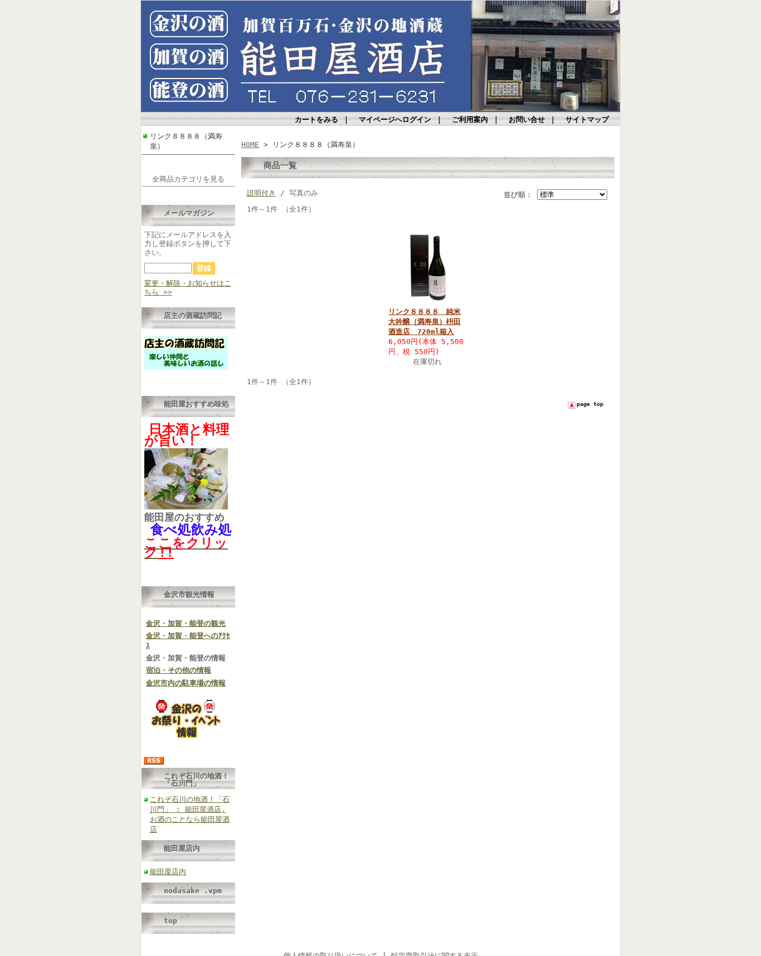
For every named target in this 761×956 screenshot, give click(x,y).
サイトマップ (587, 119)
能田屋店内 (182, 848)
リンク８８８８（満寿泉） (186, 141)
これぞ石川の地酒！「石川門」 (196, 779)
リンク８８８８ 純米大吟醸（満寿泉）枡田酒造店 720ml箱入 (424, 321)
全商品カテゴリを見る (188, 179)
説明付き (261, 193)
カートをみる (316, 119)
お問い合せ (527, 119)
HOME (250, 144)
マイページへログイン (395, 119)
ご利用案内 (470, 119)
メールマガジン (189, 213)
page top (590, 404)
